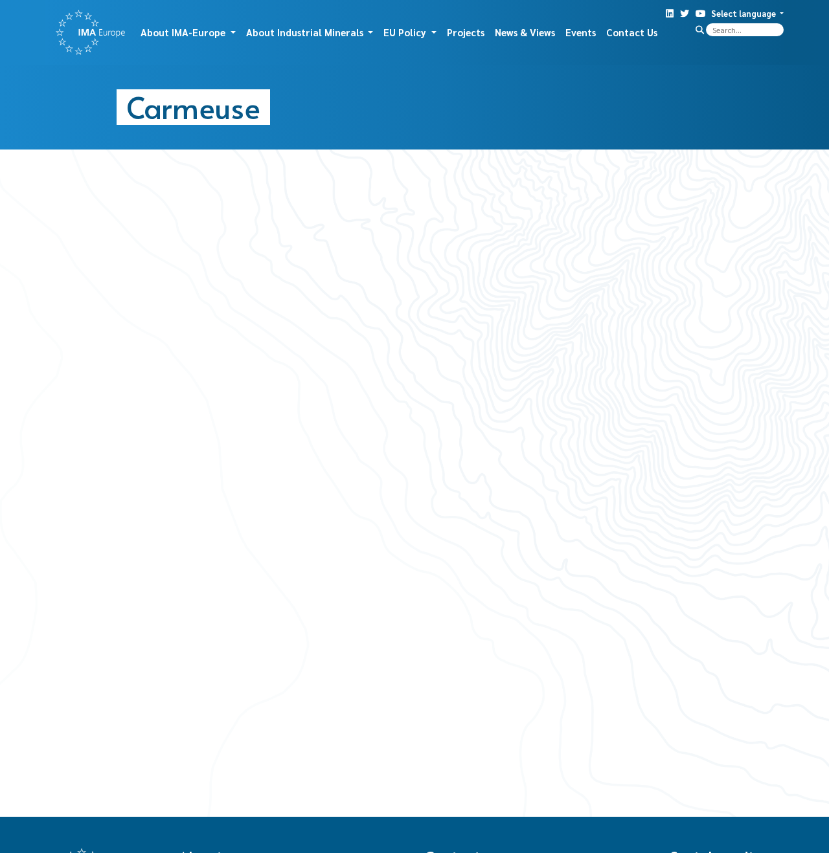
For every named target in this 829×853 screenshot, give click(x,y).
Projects (465, 32)
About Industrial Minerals (306, 32)
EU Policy (406, 32)
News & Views (525, 32)
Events (580, 32)
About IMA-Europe (184, 32)
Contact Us (631, 32)
